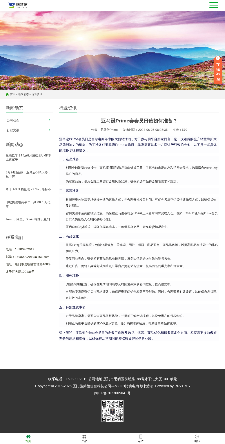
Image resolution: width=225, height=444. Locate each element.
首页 (12, 94)
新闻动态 (23, 94)
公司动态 (13, 120)
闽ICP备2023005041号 (112, 393)
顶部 (197, 441)
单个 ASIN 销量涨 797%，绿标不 (28, 189)
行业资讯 (37, 94)
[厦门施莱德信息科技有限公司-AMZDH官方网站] (18, 5)
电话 (140, 441)
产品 (84, 441)
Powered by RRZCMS (172, 386)
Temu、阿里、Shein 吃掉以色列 (28, 219)
